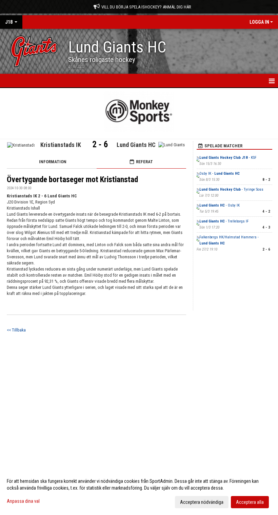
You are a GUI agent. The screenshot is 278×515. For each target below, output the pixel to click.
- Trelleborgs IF (224, 221)
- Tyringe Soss (231, 189)
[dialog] (139, 491)
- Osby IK (219, 205)
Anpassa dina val (23, 501)
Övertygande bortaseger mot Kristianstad (72, 179)
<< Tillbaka (16, 329)
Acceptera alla (250, 502)
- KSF (227, 157)
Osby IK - (219, 173)
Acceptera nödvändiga (201, 502)
